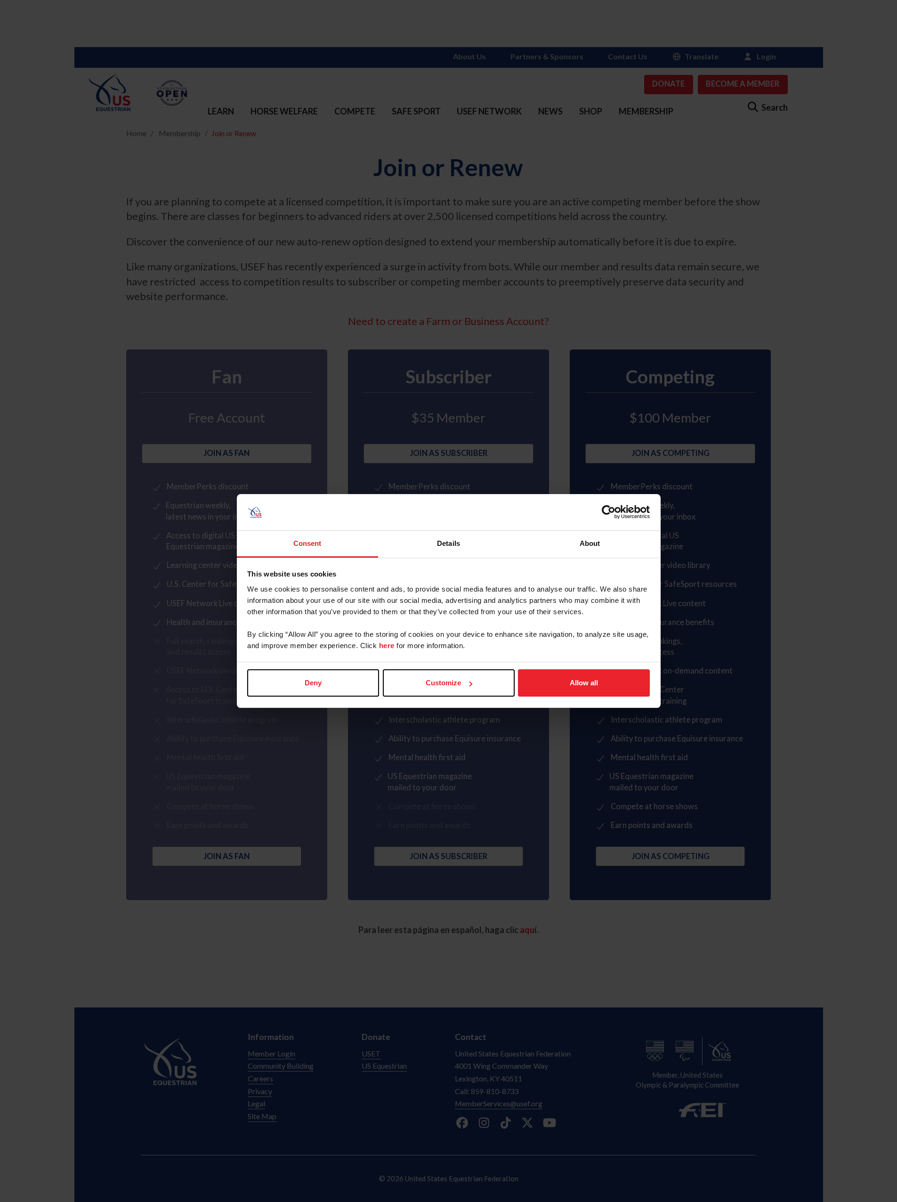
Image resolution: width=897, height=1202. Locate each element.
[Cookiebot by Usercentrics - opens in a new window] (608, 512)
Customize (443, 683)
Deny (313, 683)
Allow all (584, 683)
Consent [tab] (307, 543)
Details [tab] (448, 543)
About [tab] (590, 543)
